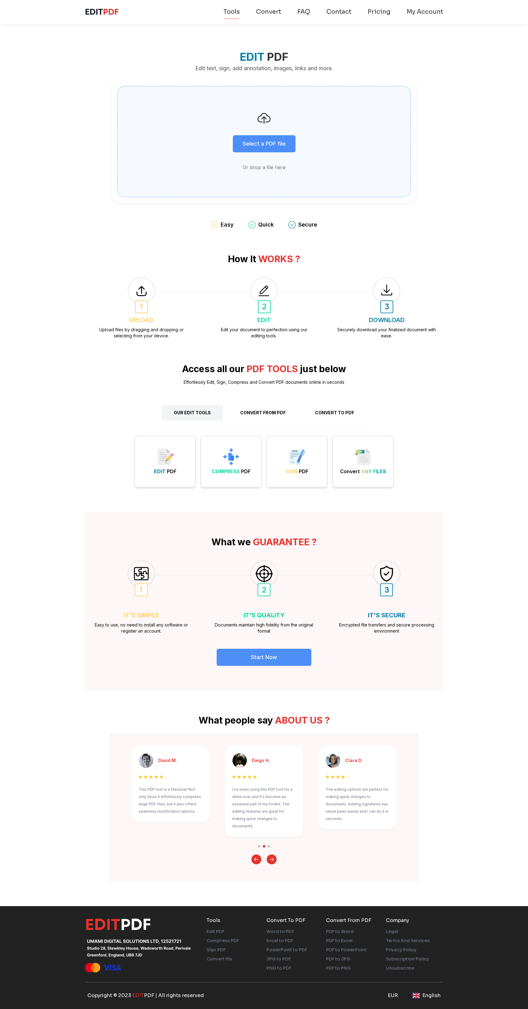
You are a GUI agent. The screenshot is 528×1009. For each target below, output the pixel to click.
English (431, 995)
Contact (338, 12)
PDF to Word (340, 931)
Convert (268, 12)
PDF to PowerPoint (346, 950)
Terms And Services (408, 940)
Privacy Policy (401, 950)
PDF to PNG (338, 968)
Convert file (219, 959)
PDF (102, 12)
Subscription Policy (407, 959)
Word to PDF (280, 931)
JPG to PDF (278, 959)
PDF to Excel (339, 940)
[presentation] (264, 141)
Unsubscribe (400, 968)
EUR (393, 995)
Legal (392, 931)
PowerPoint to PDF (286, 950)
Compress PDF (223, 940)
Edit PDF (215, 931)
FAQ (303, 12)
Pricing (379, 12)
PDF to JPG (338, 959)
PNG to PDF (278, 968)
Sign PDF (216, 950)
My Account (425, 12)
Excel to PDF (279, 940)
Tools (231, 12)
